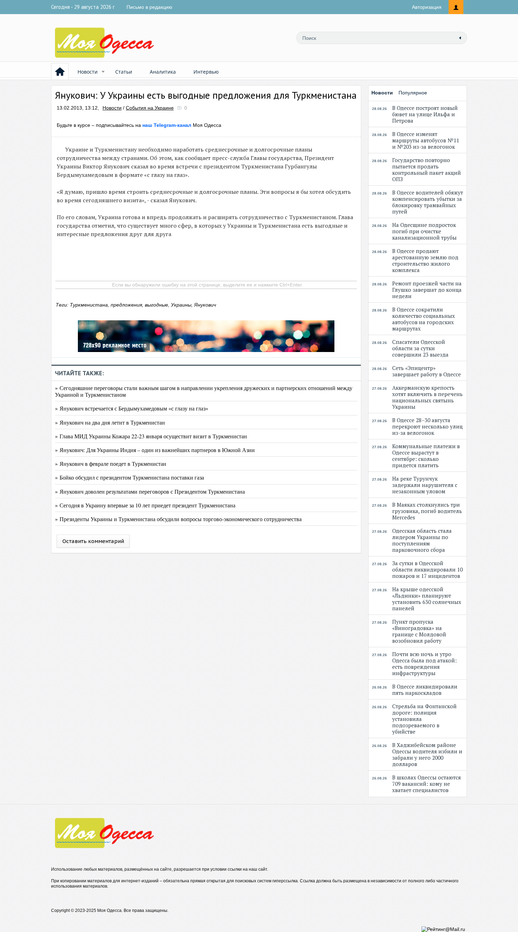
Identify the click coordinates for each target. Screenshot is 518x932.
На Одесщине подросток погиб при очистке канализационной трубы (424, 231)
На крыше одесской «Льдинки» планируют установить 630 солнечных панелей (426, 598)
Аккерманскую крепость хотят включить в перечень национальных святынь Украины (427, 397)
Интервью (206, 71)
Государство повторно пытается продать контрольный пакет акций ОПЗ (426, 169)
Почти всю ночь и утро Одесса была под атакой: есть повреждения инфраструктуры (424, 663)
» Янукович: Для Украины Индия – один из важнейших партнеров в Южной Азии (155, 449)
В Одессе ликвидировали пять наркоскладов (424, 689)
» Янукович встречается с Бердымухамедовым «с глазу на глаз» (131, 408)
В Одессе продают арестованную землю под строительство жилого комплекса (425, 260)
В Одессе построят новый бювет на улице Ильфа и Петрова (425, 114)
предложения (126, 305)
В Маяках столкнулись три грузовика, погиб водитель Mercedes (427, 510)
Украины (181, 305)
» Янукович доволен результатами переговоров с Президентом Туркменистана (150, 491)
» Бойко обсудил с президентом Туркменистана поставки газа (129, 477)
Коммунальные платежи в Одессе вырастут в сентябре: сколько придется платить (426, 455)
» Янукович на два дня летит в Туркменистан (110, 422)
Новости (88, 71)
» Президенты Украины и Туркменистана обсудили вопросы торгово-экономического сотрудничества (178, 519)
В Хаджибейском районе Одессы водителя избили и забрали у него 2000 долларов (427, 754)
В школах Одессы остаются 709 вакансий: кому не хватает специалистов (426, 783)
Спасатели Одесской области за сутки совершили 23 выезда (420, 348)
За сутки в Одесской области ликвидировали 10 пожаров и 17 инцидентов (427, 569)
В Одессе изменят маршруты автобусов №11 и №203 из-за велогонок (425, 140)
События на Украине (150, 108)
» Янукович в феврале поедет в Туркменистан (110, 463)
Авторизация (427, 7)
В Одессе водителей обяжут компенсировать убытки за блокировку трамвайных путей (427, 202)
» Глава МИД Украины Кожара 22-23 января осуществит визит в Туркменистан (151, 436)
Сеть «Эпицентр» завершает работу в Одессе (426, 371)
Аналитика (163, 71)
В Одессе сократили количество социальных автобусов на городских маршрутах (423, 319)
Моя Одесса (181, 125)
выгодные (156, 305)
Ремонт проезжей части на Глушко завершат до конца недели (427, 289)
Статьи (123, 71)
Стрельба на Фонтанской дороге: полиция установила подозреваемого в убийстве (424, 719)
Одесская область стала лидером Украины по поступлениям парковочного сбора (422, 540)
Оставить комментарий (93, 541)
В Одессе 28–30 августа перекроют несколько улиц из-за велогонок (427, 426)
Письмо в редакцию (149, 7)
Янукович (205, 305)
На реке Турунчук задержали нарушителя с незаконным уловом (424, 484)
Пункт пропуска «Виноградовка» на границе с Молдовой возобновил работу (419, 631)
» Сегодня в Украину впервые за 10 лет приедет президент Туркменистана (145, 505)
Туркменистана (89, 305)
